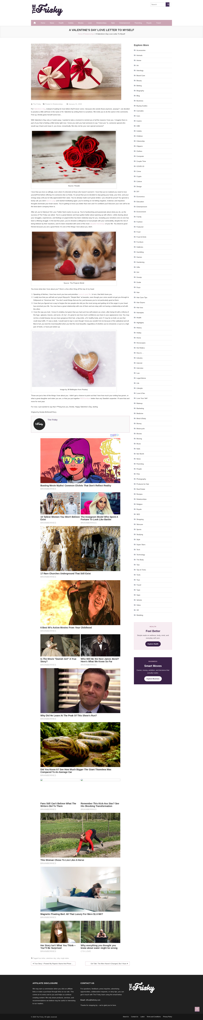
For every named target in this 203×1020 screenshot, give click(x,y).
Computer (140, 156)
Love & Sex (141, 393)
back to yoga (51, 201)
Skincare (140, 524)
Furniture (140, 242)
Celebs (70, 23)
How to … (140, 353)
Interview (140, 368)
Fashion (139, 222)
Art (138, 65)
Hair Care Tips (142, 297)
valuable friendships (97, 224)
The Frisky (37, 104)
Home (43, 23)
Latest (142, 1017)
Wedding (140, 615)
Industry (139, 358)
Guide (139, 282)
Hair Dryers (141, 302)
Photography (141, 479)
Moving (139, 439)
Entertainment (124, 23)
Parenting (138, 23)
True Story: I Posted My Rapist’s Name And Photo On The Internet (54, 964)
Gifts (138, 267)
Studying (140, 534)
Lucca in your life (84, 294)
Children (140, 136)
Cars (138, 116)
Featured (140, 227)
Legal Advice (141, 378)
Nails (138, 449)
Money (139, 423)
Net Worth (140, 454)
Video (139, 605)
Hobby (139, 333)
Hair (138, 292)
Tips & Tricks (141, 570)
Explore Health (153, 644)
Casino (139, 121)
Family (139, 217)
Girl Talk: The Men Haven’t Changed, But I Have (108, 964)
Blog (138, 96)
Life (138, 383)
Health (61, 23)
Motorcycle (141, 428)
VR (138, 610)
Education (140, 202)
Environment (141, 212)
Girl (138, 272)
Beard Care (141, 75)
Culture (139, 181)
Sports (139, 529)
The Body (140, 560)
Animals (139, 55)
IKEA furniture (85, 398)
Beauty (139, 81)
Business (140, 101)
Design (139, 186)
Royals (149, 23)
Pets (138, 474)
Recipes (139, 494)
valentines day (51, 958)
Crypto (139, 176)
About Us (126, 1017)
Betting (139, 86)
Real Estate (141, 489)
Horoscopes (141, 343)
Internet (139, 363)
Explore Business (153, 679)
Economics (141, 197)
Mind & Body (141, 418)
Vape (138, 595)
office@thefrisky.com (93, 1000)
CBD (138, 126)
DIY (138, 191)
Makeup (139, 403)
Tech (138, 550)
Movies (80, 23)
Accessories (141, 50)
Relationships (101, 23)
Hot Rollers (141, 348)
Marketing (140, 408)
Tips (138, 565)
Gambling (140, 252)
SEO (138, 514)
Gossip (139, 277)
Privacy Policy (167, 1017)
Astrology (140, 70)
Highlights (140, 323)
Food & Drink (141, 237)
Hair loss (140, 307)
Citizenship (141, 141)
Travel (158, 23)
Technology (141, 555)
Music (139, 444)
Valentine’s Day (39, 109)
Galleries (140, 247)
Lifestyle (140, 388)
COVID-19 (140, 166)
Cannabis (140, 111)
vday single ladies (63, 958)
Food (138, 232)
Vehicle (139, 600)
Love (90, 23)
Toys (138, 580)
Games (139, 257)
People (139, 469)
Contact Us (134, 1017)
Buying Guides (142, 106)
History (139, 328)
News (52, 23)
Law (138, 373)
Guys (138, 287)
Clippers (140, 146)
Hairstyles (140, 312)
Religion (139, 504)
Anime (139, 60)
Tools (138, 575)
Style (113, 23)
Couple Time (141, 161)
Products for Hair (143, 484)
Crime (139, 171)
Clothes (139, 151)
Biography (140, 91)
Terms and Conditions (154, 1017)
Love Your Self (142, 398)
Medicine (140, 413)
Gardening (140, 262)
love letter (42, 958)
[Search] (167, 4)
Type (138, 590)
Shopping (140, 519)
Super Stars (141, 544)
